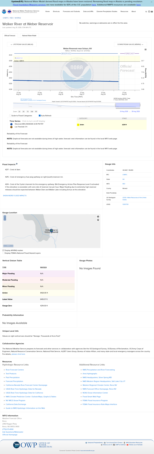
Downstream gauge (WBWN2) (129, 44)
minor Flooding (8, 286)
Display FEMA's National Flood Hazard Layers (22, 253)
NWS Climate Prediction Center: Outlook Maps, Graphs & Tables (31, 397)
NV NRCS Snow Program (15, 400)
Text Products (11, 374)
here (94, 4)
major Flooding (8, 274)
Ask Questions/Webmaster (12, 432)
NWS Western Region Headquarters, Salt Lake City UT (104, 381)
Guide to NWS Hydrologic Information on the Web (25, 408)
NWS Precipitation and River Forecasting (99, 370)
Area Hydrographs (90, 374)
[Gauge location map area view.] (98, 220)
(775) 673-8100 (7, 429)
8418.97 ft (44, 299)
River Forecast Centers (15, 370)
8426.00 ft (44, 293)
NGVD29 (43, 267)
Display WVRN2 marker (13, 250)
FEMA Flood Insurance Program (95, 400)
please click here (18, 354)
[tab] (10, 36)
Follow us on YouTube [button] (135, 445)
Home (47, 11)
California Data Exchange (16, 404)
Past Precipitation (13, 377)
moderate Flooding (10, 280)
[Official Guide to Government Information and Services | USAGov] (16, 445)
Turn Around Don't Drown (114, 443)
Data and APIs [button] (88, 11)
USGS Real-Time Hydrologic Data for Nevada (23, 389)
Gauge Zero (7, 306)
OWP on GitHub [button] (120, 445)
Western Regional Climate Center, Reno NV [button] (100, 385)
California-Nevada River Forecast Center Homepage (26, 385)
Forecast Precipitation (14, 381)
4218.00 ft (44, 306)
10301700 (125, 204)
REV (11, 18)
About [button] (134, 11)
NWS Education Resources (133, 443)
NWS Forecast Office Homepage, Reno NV (99, 389)
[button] (151, 2)
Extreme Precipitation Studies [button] (107, 11)
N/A (41, 274)
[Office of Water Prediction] (36, 445)
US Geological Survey (26, 99)
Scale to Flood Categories (21, 116)
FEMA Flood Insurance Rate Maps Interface (100, 404)
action (5, 293)
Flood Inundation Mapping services (29, 4)
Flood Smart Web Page (92, 397)
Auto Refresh (46, 116)
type (4, 267)
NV (124, 179)
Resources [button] (124, 11)
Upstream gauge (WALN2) (23, 44)
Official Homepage (9, 435)
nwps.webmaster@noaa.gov (87, 450)
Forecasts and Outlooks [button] (71, 11)
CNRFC (6, 18)
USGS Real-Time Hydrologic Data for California (24, 393)
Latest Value (7, 299)
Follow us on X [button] (107, 445)
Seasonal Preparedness (95, 443)
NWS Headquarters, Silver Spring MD (97, 377)
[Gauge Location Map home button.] (98, 216)
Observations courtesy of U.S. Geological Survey (33, 100)
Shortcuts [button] (56, 11)
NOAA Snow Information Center (95, 393)
